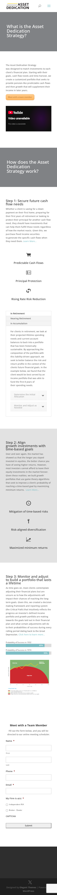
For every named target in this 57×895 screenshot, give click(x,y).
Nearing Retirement (20, 318)
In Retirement (17, 313)
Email (10, 785)
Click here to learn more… (32, 634)
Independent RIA (16, 804)
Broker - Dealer (15, 810)
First (8, 753)
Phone (10, 771)
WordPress (28, 891)
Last (8, 765)
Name (10, 741)
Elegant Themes (28, 887)
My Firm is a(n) (15, 798)
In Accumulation (18, 323)
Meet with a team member (20, 97)
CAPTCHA (11, 816)
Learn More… (29, 241)
